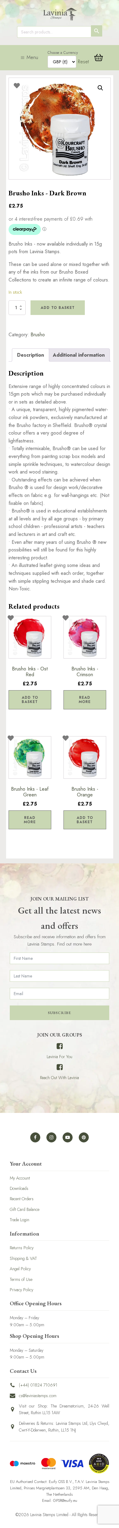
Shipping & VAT (23, 1258)
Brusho (38, 334)
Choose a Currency (63, 52)
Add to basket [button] (30, 700)
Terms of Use (21, 1279)
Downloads (19, 1188)
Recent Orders (22, 1199)
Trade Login (19, 1220)
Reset (83, 61)
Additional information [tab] (79, 354)
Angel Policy (20, 1269)
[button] (100, 87)
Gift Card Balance (24, 1209)
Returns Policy (22, 1248)
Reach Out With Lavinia (59, 1078)
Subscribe (59, 1012)
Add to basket (58, 307)
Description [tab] (30, 354)
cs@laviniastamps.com (37, 1396)
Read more (85, 700)
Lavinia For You (59, 1057)
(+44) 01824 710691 (38, 1385)
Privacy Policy (21, 1290)
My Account (20, 1178)
